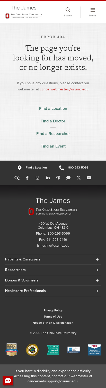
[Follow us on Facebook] (27, 178)
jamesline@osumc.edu (53, 246)
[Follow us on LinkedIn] (48, 178)
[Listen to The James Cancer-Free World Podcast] (58, 178)
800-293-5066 (78, 168)
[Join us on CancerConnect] (17, 178)
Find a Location (53, 108)
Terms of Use (53, 317)
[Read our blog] (68, 178)
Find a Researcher (53, 133)
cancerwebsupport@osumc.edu (53, 381)
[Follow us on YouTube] (89, 178)
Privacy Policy (53, 310)
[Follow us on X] (79, 178)
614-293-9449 (57, 240)
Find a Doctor (53, 121)
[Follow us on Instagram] (37, 178)
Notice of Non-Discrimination (53, 323)
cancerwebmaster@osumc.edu (64, 89)
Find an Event (53, 146)
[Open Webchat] (8, 380)
